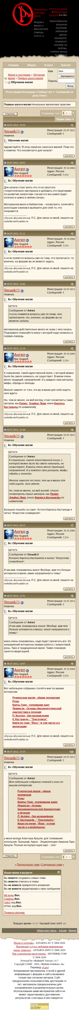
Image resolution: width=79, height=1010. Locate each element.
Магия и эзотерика (19, 74)
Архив (63, 930)
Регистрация (13, 92)
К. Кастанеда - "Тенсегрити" (29, 719)
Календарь (29, 92)
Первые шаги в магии (30, 78)
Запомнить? (68, 76)
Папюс (23, 403)
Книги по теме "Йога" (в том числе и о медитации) (36, 825)
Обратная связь (47, 930)
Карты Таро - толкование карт (31, 705)
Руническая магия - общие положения (36, 697)
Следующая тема (51, 864)
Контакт (66, 65)
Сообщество (44, 92)
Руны (15, 701)
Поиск (43, 95)
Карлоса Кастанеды (47, 497)
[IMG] (7, 902)
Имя (50, 71)
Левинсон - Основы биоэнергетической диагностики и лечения (36, 710)
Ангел (19, 168)
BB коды (9, 895)
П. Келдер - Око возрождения (30, 715)
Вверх (72, 930)
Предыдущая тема (28, 864)
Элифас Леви (37, 403)
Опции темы (63, 119)
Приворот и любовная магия (40, 12)
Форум (31, 65)
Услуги (48, 65)
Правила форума (14, 912)
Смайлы (9, 898)
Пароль (52, 81)
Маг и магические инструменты (29, 953)
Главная (13, 65)
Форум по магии (58, 8)
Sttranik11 (12, 131)
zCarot (45, 967)
